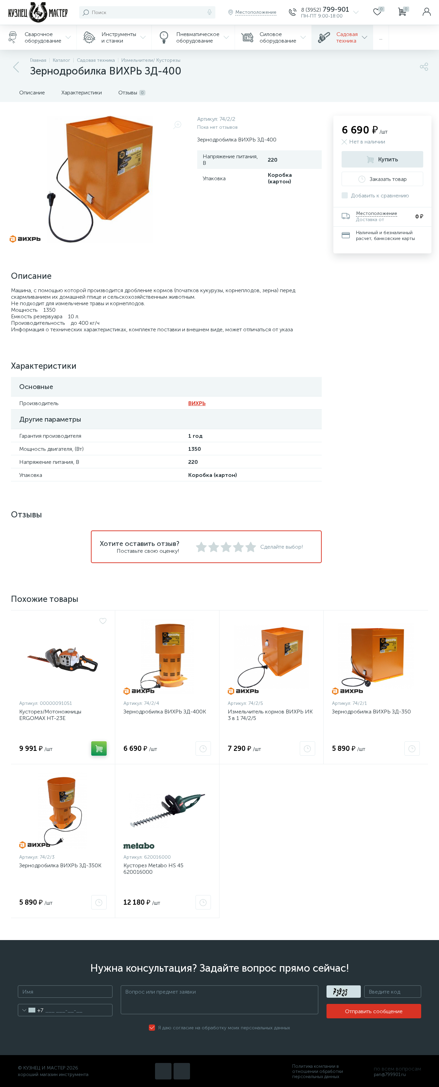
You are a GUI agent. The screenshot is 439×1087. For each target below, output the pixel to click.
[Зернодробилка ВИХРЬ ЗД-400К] (167, 657)
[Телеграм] (182, 1071)
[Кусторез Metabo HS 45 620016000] (167, 811)
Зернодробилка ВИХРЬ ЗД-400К (164, 711)
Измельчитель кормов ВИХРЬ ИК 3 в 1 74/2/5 (270, 714)
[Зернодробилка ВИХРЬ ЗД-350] (376, 657)
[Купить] (99, 748)
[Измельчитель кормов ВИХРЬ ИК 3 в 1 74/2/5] (271, 657)
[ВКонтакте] (163, 1071)
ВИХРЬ (197, 403)
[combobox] (30, 1010)
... (380, 37)
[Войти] (426, 12)
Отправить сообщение (374, 1011)
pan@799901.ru (390, 1074)
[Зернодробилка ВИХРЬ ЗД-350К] (63, 811)
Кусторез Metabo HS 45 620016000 (153, 868)
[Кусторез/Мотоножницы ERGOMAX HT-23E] (63, 657)
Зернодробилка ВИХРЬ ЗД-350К (60, 865)
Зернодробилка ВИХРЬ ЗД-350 (371, 711)
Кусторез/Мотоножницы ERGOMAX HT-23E (50, 714)
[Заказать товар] (203, 748)
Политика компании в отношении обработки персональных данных (317, 1071)
